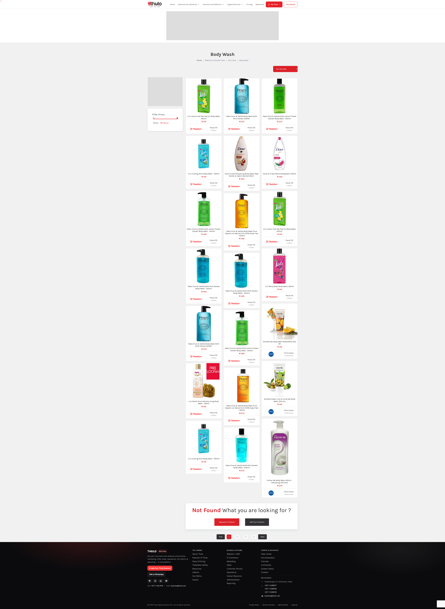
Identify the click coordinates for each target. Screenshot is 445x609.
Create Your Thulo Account (160, 568)
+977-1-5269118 (271, 589)
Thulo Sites (289, 353)
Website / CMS (233, 554)
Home (199, 60)
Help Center (266, 554)
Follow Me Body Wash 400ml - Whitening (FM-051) (279, 481)
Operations (231, 572)
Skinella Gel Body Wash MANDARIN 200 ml (279, 343)
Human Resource (234, 576)
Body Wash (243, 60)
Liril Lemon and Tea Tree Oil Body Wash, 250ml (203, 117)
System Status (267, 569)
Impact (195, 580)
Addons (195, 572)
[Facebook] (149, 581)
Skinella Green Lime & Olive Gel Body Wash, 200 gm (279, 400)
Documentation (268, 558)
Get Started (290, 4)
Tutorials (265, 561)
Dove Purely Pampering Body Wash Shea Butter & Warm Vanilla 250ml (241, 175)
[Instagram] (155, 581)
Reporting (231, 583)
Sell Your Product (257, 522)
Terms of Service (268, 605)
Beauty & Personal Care (215, 60)
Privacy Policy (254, 605)
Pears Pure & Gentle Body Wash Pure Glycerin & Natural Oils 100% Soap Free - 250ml (241, 408)
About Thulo (197, 554)
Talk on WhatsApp (156, 574)
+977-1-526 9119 (157, 586)
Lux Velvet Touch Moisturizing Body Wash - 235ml (204, 402)
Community (266, 565)
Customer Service (234, 569)
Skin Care (232, 60)
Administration (233, 580)
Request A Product (227, 522)
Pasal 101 (213, 128)
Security (295, 605)
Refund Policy (283, 605)
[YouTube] (166, 581)
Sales (229, 565)
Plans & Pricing (198, 561)
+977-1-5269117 (271, 585)
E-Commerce (232, 558)
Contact (264, 572)
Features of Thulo (200, 558)
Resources (196, 569)
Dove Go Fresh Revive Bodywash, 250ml (279, 174)
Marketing (231, 561)
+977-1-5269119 (271, 592)
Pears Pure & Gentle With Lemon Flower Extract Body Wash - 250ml (279, 117)
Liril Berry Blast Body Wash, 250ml (279, 286)
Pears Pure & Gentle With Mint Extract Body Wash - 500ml (204, 287)
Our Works (197, 576)
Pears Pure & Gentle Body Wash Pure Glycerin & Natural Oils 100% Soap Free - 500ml (241, 233)
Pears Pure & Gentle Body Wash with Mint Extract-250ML (203, 345)
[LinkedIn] (161, 581)
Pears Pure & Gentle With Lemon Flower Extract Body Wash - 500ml (203, 230)
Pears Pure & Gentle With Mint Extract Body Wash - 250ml (242, 466)
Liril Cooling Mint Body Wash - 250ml (203, 174)
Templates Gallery (200, 565)
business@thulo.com (178, 586)
